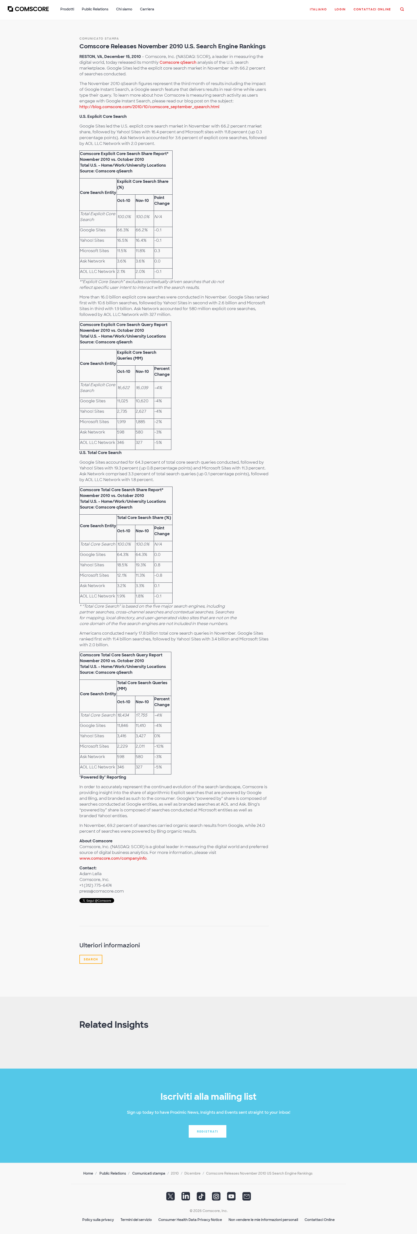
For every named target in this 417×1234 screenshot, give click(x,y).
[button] (318, 11)
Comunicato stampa (99, 39)
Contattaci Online (320, 1220)
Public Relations (112, 1173)
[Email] (246, 1198)
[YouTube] (231, 1198)
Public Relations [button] (95, 9)
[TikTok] (201, 1198)
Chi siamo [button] (124, 9)
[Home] (28, 12)
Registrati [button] (207, 1132)
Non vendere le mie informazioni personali (263, 1220)
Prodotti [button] (67, 9)
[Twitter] (170, 1198)
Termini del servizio (136, 1220)
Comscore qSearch (178, 62)
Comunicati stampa (148, 1173)
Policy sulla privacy (98, 1220)
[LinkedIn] (185, 1198)
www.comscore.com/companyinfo (112, 858)
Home (88, 1173)
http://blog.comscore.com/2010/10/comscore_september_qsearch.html (149, 106)
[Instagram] (216, 1198)
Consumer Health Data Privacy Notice (190, 1220)
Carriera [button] (147, 9)
